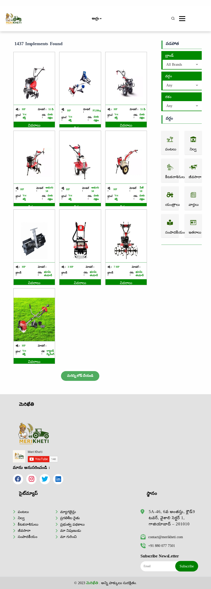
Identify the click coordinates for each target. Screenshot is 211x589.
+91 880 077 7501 (161, 546)
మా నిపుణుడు (70, 530)
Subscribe (187, 566)
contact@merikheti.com (165, 537)
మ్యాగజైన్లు (68, 512)
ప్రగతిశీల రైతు (70, 518)
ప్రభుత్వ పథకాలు (72, 524)
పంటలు (23, 512)
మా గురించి (68, 537)
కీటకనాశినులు (28, 524)
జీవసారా (24, 530)
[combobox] (182, 65)
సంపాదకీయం (27, 537)
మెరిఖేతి (92, 583)
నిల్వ (21, 518)
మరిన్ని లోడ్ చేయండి (80, 376)
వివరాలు (34, 125)
